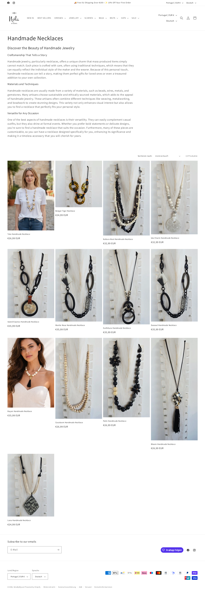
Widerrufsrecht (49, 587)
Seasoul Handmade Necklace (164, 325)
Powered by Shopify (33, 587)
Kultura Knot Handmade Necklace (118, 239)
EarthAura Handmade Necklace (117, 328)
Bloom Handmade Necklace (163, 444)
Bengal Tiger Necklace (65, 211)
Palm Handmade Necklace (114, 421)
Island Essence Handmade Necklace (23, 322)
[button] (60, 18)
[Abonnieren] (58, 549)
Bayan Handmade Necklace (20, 411)
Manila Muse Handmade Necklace (70, 325)
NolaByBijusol (19, 587)
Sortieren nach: (145, 156)
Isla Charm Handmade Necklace (165, 238)
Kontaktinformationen (103, 587)
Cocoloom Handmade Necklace (69, 422)
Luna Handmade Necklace (19, 520)
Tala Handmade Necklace (19, 234)
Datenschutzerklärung (67, 587)
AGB (80, 587)
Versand (88, 587)
